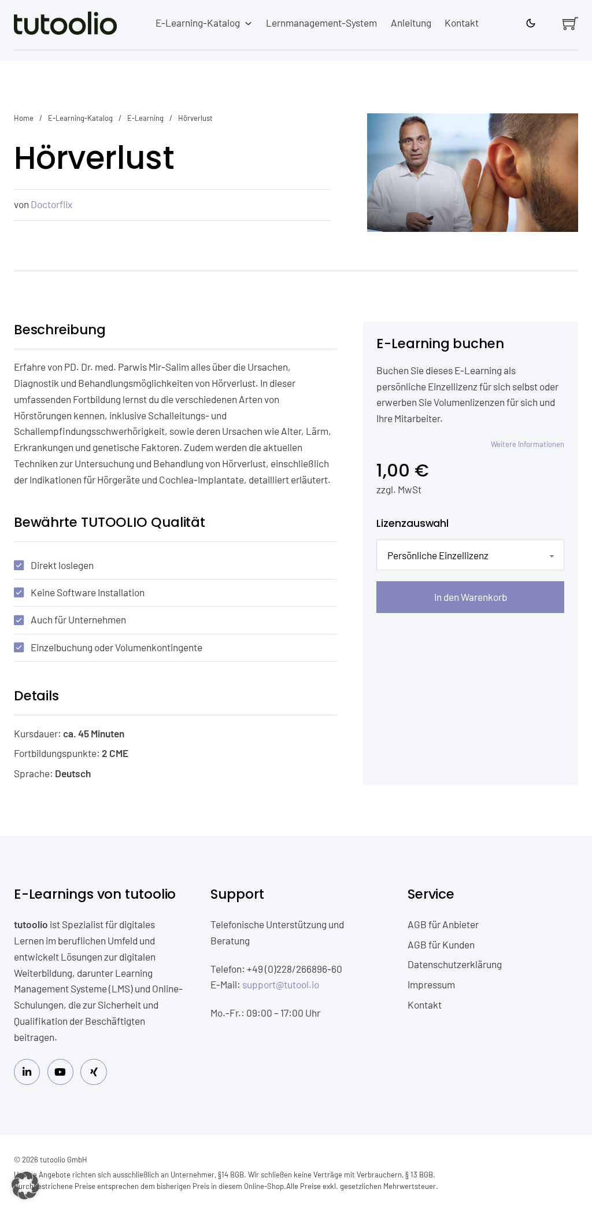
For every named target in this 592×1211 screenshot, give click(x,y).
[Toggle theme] (530, 23)
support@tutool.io (280, 984)
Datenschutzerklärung (455, 964)
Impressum (431, 984)
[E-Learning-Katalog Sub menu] (248, 23)
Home (24, 118)
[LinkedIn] (27, 1072)
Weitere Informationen (527, 444)
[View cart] (570, 23)
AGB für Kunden (441, 944)
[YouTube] (60, 1072)
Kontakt (462, 22)
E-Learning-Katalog (198, 22)
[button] (25, 1185)
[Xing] (93, 1072)
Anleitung (411, 22)
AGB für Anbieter (443, 924)
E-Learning (145, 118)
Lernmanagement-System (321, 22)
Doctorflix (51, 204)
